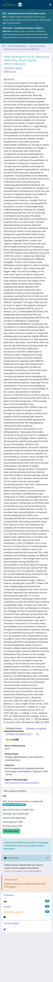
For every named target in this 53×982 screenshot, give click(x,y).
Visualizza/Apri (11, 831)
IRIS (3, 46)
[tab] (37, 734)
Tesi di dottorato (37, 46)
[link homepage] (13, 5)
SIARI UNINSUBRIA (17, 46)
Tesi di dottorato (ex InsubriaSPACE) (21, 49)
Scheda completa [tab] (36, 728)
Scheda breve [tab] (14, 728)
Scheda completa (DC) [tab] (19, 734)
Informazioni (12, 858)
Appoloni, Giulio (13, 67)
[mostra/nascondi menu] (50, 4)
